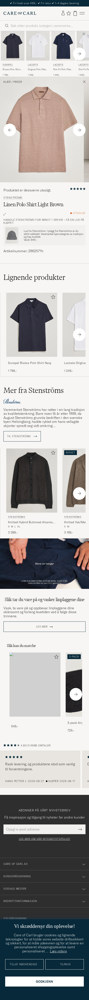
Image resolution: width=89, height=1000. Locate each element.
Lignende (34, 277)
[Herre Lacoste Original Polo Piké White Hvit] (38, 46)
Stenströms (12, 197)
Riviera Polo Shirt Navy (11, 69)
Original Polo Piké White (37, 69)
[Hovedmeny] (82, 13)
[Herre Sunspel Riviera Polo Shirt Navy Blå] (12, 46)
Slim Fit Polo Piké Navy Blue (62, 69)
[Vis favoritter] (68, 13)
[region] (44, 769)
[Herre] (35, 685)
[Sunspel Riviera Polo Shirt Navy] (31, 359)
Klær (7, 81)
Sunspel (8, 64)
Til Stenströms (19, 436)
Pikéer (17, 81)
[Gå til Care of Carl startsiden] (19, 13)
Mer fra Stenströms (33, 390)
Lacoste (33, 64)
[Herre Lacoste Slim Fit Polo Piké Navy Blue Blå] (63, 46)
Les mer (42, 626)
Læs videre (58, 951)
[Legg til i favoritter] (52, 298)
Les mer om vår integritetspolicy (44, 839)
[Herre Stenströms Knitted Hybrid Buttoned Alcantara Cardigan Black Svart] (31, 481)
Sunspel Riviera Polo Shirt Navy (29, 363)
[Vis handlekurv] (75, 13)
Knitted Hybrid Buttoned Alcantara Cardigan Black (32, 522)
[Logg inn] (63, 13)
